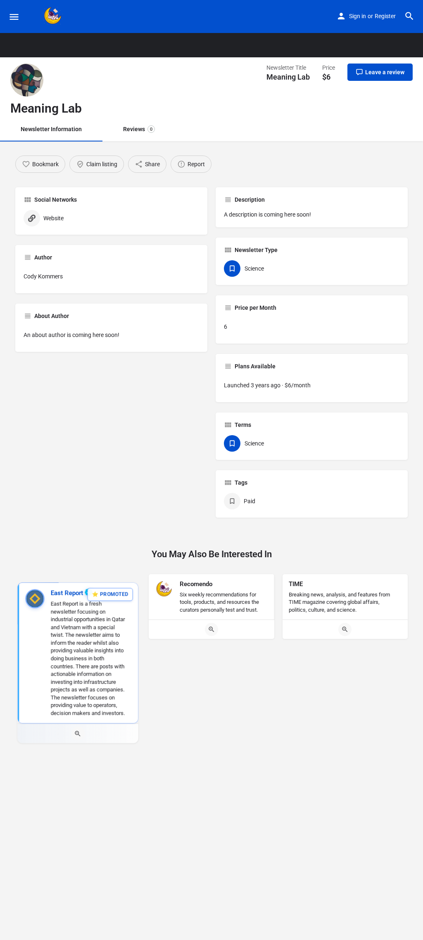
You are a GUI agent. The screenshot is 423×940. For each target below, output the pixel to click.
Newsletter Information (51, 129)
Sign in (357, 16)
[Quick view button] (78, 734)
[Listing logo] (26, 80)
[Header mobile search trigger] (409, 16)
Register (385, 16)
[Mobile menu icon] (14, 17)
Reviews (137, 129)
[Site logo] (54, 16)
